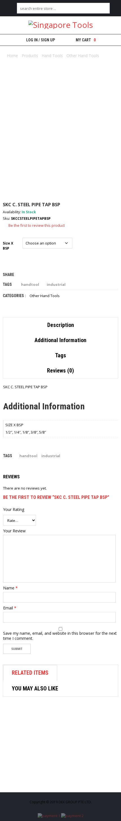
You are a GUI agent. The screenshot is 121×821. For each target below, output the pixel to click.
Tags (60, 355)
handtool (30, 284)
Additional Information (60, 340)
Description (60, 325)
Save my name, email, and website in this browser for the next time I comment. (60, 636)
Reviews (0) (60, 370)
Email (9, 608)
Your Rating (13, 509)
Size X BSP (8, 246)
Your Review (14, 530)
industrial (56, 284)
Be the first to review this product (36, 225)
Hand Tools (52, 55)
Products (30, 55)
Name (10, 588)
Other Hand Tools (82, 55)
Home (12, 55)
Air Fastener (34, 783)
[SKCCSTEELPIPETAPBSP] (60, 135)
